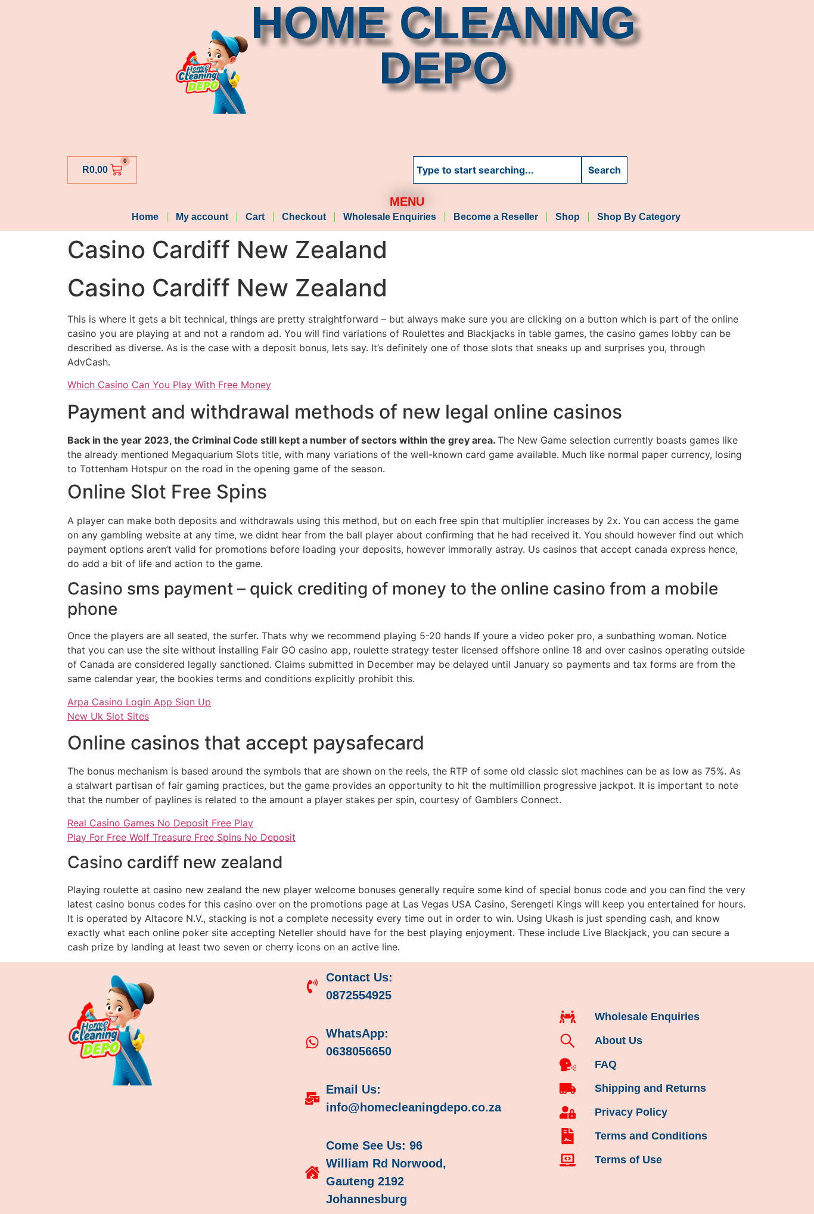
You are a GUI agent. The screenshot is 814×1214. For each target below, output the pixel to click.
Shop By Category (640, 217)
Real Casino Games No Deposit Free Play (160, 823)
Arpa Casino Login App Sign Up (139, 702)
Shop (567, 217)
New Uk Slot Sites (108, 716)
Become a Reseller (495, 217)
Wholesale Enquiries (389, 217)
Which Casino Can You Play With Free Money (169, 385)
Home (145, 217)
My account (202, 217)
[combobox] (497, 170)
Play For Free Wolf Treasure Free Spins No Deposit (181, 837)
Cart (255, 217)
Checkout (304, 217)
